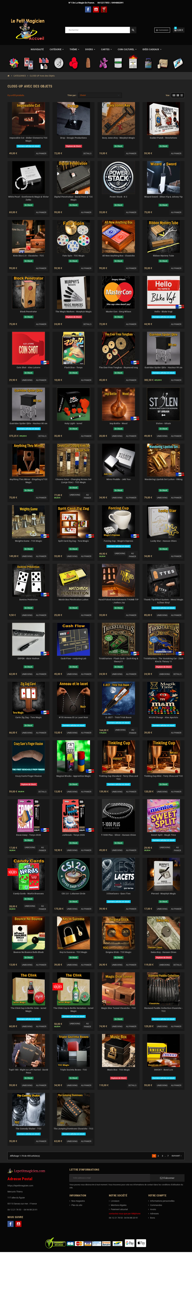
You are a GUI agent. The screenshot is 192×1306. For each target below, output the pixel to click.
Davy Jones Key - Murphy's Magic (118, 138)
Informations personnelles (162, 1201)
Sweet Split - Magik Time (163, 835)
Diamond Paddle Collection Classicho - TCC (163, 1009)
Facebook (88, 9)
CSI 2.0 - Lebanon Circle (74, 893)
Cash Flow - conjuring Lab (73, 658)
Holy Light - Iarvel (73, 423)
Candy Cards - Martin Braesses (28, 893)
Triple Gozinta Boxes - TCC (73, 1070)
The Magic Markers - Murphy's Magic (74, 311)
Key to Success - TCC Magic (73, 952)
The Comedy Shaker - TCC (28, 1128)
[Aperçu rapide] (46, 105)
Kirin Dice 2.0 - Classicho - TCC (28, 255)
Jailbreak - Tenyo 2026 (73, 835)
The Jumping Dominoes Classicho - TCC (73, 1128)
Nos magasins (78, 1201)
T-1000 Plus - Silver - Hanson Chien (118, 835)
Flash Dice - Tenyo (73, 367)
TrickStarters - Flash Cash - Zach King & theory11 (118, 660)
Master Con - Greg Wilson (118, 311)
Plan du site (76, 1205)
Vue (168, 95)
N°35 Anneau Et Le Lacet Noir (73, 717)
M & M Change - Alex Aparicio (163, 717)
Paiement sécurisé (119, 1209)
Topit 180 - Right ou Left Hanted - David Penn (28, 1071)
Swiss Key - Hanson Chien (163, 952)
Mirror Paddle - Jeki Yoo (118, 479)
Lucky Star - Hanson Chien (163, 541)
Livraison (115, 1201)
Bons (152, 1218)
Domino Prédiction (28, 599)
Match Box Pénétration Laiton (73, 599)
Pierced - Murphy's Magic (163, 893)
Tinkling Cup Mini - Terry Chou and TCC (163, 776)
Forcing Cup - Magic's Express (118, 541)
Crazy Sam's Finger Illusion (28, 776)
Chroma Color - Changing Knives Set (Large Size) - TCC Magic (74, 481)
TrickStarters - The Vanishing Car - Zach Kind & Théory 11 (163, 660)
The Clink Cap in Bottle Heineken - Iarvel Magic (73, 1009)
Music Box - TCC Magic (118, 1070)
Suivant (177, 1156)
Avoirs (153, 1209)
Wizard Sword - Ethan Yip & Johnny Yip (163, 197)
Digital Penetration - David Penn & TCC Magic (73, 198)
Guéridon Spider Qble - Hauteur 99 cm (163, 367)
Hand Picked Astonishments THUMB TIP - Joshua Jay (118, 601)
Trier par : (72, 95)
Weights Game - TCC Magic (28, 541)
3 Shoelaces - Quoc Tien (118, 893)
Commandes (156, 1205)
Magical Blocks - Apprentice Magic (73, 776)
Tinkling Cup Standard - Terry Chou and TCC (118, 777)
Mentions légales (118, 1205)
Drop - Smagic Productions (73, 138)
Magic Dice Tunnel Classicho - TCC (118, 1008)
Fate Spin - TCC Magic (74, 255)
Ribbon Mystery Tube (163, 255)
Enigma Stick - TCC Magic (118, 952)
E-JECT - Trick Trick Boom (118, 717)
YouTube (96, 9)
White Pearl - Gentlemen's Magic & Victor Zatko (28, 198)
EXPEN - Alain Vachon (28, 658)
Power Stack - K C (118, 197)
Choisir (83, 95)
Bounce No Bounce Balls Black (29, 952)
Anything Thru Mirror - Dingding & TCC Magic (28, 481)
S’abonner (168, 1177)
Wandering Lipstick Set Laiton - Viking (164, 479)
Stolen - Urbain (163, 423)
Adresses (154, 1213)
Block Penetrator (28, 311)
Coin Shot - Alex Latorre (28, 367)
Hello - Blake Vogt (163, 311)
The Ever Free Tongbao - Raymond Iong (118, 367)
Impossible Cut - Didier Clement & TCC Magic (28, 139)
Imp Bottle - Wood (118, 423)
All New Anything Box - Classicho (118, 255)
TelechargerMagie (104, 9)
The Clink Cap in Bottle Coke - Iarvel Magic (28, 1009)
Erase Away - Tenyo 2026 (28, 835)
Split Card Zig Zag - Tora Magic (73, 541)
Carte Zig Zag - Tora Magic (28, 717)
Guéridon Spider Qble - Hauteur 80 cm (28, 423)
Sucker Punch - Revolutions (163, 138)
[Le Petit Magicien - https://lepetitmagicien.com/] (27, 30)
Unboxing (27, 380)
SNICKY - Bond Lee (163, 1070)
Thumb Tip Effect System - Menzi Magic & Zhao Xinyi (163, 601)
